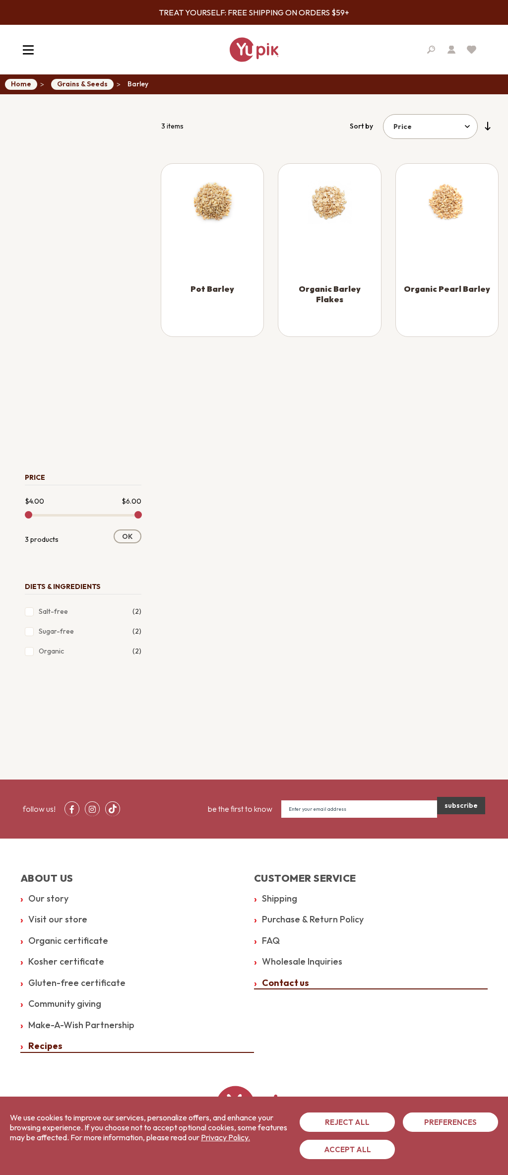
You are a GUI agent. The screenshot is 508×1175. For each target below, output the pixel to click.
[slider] (28, 515)
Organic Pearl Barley (447, 289)
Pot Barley (212, 289)
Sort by (361, 126)
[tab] (83, 474)
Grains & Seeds (82, 83)
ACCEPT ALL (347, 1149)
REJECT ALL (347, 1122)
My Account (451, 50)
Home (21, 83)
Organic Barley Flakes (330, 294)
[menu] (95, 808)
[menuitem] (71, 808)
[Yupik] (254, 49)
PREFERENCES (450, 1122)
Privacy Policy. (225, 1137)
